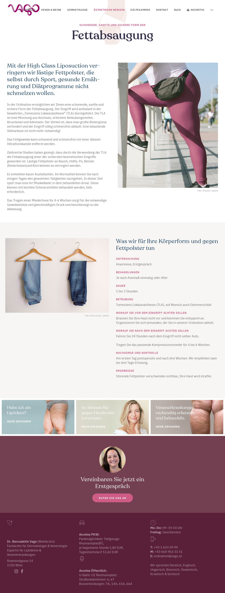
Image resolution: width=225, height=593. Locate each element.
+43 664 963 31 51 (169, 551)
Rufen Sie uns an (112, 498)
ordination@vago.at (168, 556)
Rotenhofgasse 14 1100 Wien (20, 562)
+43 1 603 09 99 (166, 547)
